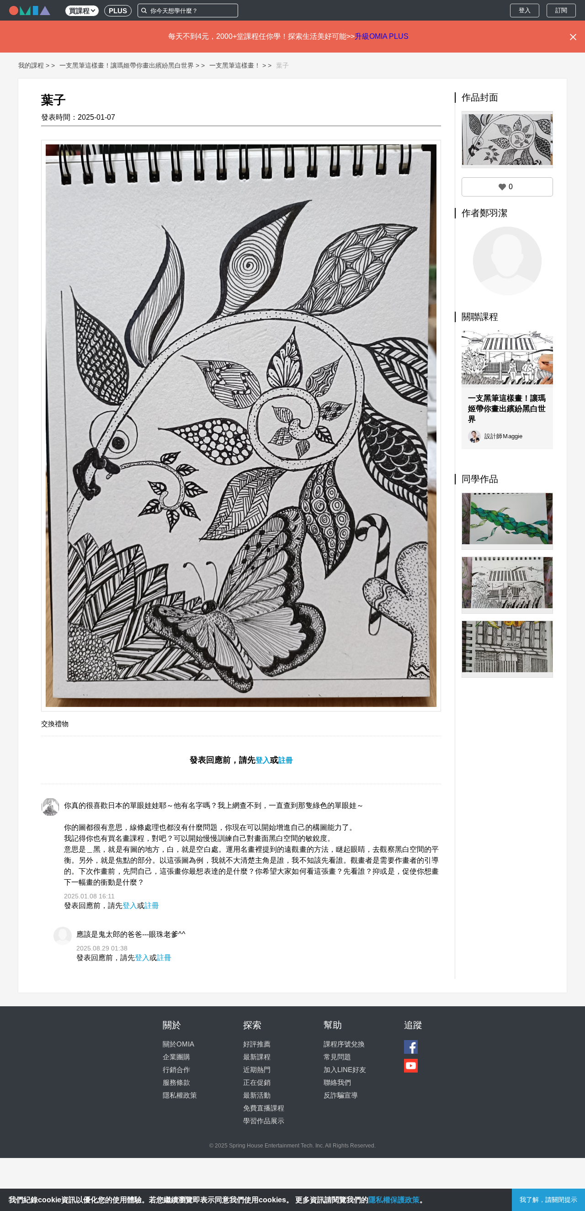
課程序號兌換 (344, 1044)
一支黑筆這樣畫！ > (237, 65)
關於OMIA (178, 1044)
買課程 (79, 11)
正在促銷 (257, 1082)
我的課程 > (33, 65)
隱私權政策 (180, 1095)
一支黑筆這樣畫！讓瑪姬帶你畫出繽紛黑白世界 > (129, 65)
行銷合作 (176, 1069)
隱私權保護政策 (394, 1200)
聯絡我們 (337, 1082)
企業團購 (176, 1057)
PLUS (118, 11)
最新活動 (257, 1095)
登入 (525, 10)
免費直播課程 (263, 1108)
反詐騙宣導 (341, 1095)
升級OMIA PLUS (382, 36)
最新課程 (257, 1057)
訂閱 (561, 10)
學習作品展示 (263, 1121)
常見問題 (337, 1057)
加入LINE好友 (345, 1069)
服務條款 (176, 1082)
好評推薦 (257, 1044)
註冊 (285, 760)
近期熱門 (257, 1069)
